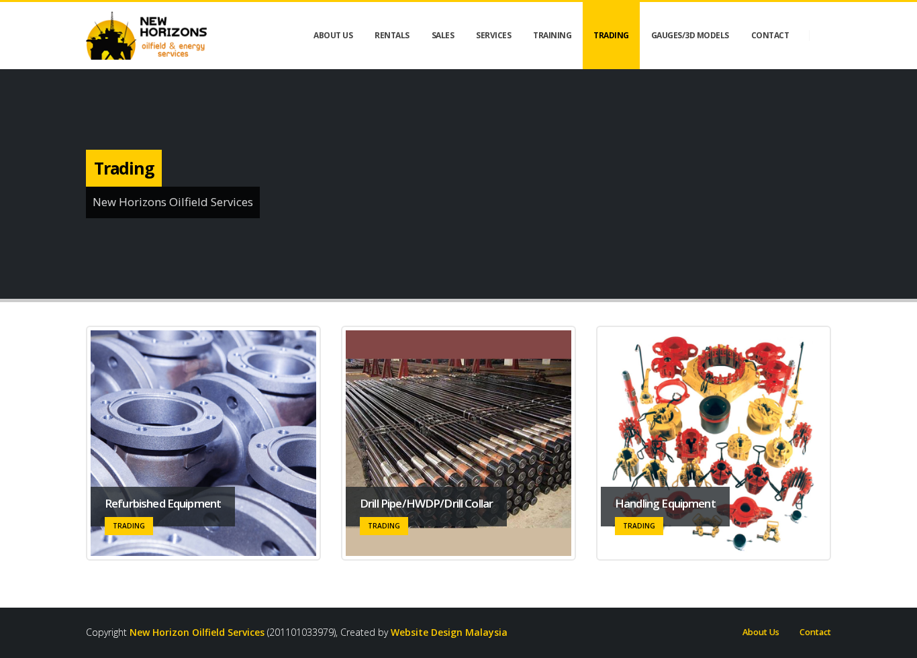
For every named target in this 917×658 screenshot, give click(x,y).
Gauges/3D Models (690, 35)
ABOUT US (332, 35)
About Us (760, 632)
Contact (770, 35)
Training (552, 35)
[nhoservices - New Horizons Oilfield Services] (146, 35)
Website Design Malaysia (449, 632)
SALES (443, 35)
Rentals (392, 35)
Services (493, 35)
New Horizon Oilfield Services (197, 632)
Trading (611, 35)
